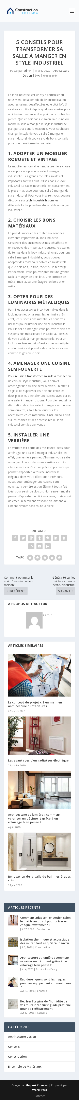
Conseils (42, 991)
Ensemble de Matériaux (25, 1066)
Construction (43, 929)
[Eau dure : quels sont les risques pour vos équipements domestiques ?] (13, 982)
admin (27, 71)
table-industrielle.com (40, 200)
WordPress (39, 1090)
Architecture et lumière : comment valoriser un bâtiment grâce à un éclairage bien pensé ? (34, 818)
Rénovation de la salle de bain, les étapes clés (39, 878)
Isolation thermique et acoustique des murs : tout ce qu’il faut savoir (44, 941)
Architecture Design (47, 969)
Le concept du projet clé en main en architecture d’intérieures (35, 704)
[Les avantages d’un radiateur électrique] (39, 735)
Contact (39, 1096)
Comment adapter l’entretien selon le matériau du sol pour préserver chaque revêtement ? (45, 921)
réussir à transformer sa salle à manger (41, 376)
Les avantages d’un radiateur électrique (38, 760)
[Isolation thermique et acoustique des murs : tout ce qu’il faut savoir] (13, 942)
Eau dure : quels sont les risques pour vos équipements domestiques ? (45, 983)
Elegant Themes (37, 1085)
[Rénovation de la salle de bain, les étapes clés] (39, 852)
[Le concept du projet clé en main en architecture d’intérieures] (39, 675)
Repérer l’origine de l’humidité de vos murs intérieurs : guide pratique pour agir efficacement (45, 1005)
